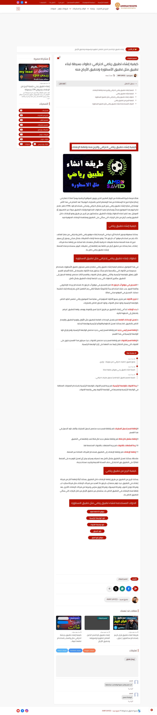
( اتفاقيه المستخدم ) (73, 2)
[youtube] (25, 2)
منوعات (53, 8)
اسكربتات (34, 110)
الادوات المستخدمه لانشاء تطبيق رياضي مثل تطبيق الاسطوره (113, 103)
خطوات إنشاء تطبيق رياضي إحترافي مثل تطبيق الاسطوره (114, 97)
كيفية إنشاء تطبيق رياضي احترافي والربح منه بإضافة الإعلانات (113, 90)
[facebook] (22, 2)
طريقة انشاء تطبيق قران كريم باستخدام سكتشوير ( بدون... (126, 637)
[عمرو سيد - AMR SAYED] (126, 6)
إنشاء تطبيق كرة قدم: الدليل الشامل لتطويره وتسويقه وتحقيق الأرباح (99, 49)
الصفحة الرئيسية (103, 2)
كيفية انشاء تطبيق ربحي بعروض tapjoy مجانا (119, 369)
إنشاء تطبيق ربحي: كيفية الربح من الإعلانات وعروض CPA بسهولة (35, 88)
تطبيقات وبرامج (34, 129)
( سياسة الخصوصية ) (88, 2)
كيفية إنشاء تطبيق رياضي (125, 93)
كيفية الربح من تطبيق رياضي (124, 100)
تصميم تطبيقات (132, 58)
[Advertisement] (78, 30)
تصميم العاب (34, 120)
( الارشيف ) (43, 2)
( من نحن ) (61, 2)
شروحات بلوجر (63, 8)
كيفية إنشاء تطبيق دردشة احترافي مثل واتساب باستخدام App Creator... (69, 638)
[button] (128, 588)
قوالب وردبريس (41, 144)
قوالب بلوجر (34, 139)
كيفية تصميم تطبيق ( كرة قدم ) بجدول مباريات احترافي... (115, 377)
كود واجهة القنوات (97, 524)
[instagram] (18, 2)
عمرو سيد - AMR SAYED (125, 75)
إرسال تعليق (130, 659)
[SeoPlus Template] (139, 710)
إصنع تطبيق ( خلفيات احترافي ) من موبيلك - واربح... (117, 361)
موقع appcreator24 (97, 511)
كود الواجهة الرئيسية (97, 518)
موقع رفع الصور (97, 537)
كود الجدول (97, 531)
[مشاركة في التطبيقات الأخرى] (109, 588)
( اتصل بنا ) (52, 2)
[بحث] (18, 8)
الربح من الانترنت (102, 8)
